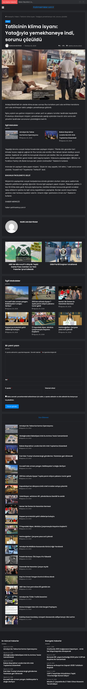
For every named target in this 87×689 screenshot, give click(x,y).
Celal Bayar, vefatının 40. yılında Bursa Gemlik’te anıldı (42, 496)
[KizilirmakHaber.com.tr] (43, 7)
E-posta (8, 388)
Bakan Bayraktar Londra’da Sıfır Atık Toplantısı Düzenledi (38, 2)
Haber (17, 17)
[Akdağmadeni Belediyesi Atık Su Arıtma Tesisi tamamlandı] (11, 439)
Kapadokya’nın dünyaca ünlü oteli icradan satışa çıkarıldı (43, 486)
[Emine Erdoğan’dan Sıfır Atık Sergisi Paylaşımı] (11, 610)
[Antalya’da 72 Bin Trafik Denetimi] (11, 600)
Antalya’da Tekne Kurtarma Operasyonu (36, 426)
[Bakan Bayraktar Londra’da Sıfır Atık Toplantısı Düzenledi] (51, 135)
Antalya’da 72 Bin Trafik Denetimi (33, 597)
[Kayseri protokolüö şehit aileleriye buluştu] (16, 318)
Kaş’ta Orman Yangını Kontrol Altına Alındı (36, 577)
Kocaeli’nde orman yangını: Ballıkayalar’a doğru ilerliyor (16, 303)
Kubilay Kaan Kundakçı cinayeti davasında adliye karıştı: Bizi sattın (47, 617)
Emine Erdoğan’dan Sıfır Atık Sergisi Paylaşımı (38, 607)
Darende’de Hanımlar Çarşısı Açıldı (33, 567)
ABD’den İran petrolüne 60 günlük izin (34, 587)
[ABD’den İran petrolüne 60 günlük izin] (11, 590)
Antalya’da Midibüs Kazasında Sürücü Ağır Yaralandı (41, 546)
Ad (6, 380)
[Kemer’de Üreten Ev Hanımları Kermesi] (70, 292)
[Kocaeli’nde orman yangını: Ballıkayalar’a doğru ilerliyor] (16, 292)
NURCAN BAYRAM (15, 46)
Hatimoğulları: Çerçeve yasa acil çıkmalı (68, 328)
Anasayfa (10, 17)
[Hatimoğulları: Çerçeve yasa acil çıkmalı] (70, 318)
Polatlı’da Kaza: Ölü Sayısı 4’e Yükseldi (35, 556)
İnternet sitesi (50, 388)
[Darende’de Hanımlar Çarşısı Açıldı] (11, 570)
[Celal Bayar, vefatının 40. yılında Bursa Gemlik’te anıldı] (11, 499)
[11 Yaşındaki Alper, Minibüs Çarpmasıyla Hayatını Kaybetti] (43, 318)
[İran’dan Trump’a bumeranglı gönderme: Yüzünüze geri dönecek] (11, 459)
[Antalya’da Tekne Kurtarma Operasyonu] (11, 135)
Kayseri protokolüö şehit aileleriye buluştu (15, 328)
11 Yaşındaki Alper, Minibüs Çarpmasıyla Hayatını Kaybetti (42, 329)
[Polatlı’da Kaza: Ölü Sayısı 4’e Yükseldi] (11, 559)
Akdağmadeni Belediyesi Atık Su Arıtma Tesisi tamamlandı (43, 436)
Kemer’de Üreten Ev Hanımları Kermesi (67, 302)
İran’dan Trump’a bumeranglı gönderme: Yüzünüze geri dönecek (46, 456)
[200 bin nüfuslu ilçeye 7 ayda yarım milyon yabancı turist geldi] (43, 292)
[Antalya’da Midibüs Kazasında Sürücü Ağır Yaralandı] (11, 549)
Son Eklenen (44, 417)
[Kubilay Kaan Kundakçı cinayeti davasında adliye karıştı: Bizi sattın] (11, 620)
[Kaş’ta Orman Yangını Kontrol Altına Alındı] (11, 580)
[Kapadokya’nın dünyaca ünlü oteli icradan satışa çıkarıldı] (11, 489)
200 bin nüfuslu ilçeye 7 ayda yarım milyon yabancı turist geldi (43, 303)
